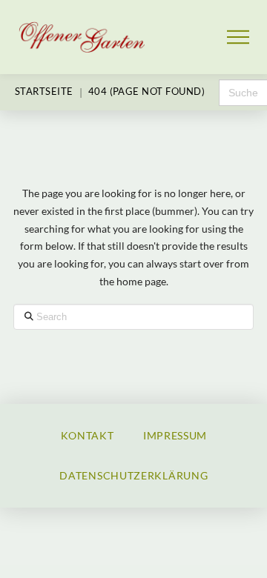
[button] (238, 37)
